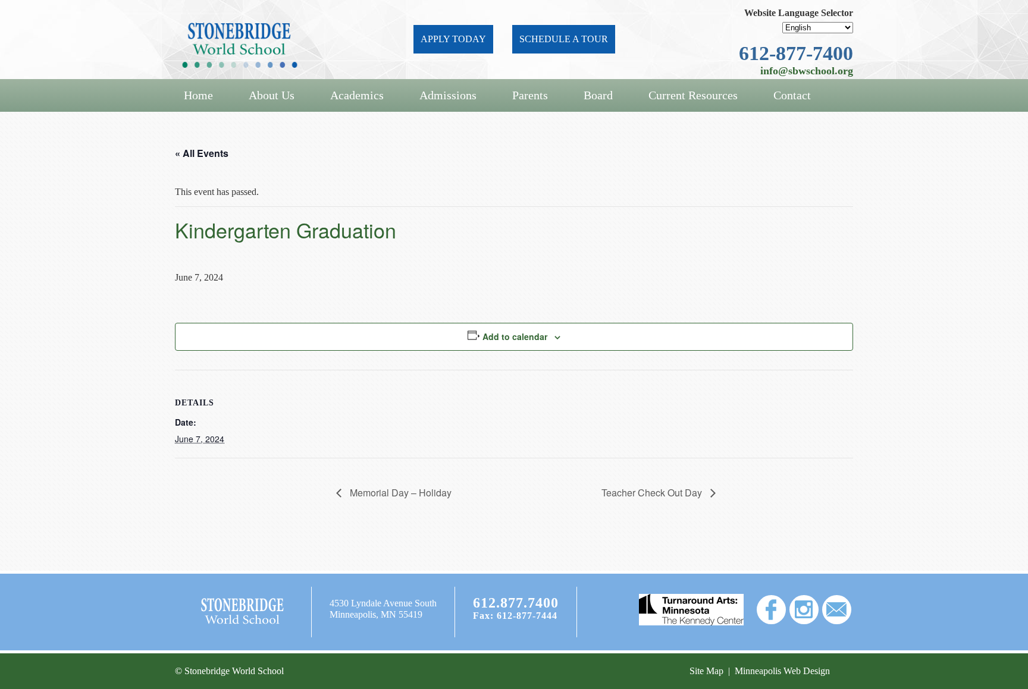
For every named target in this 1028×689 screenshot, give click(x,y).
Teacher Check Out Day (652, 492)
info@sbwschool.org (806, 71)
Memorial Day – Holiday (399, 492)
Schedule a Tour (563, 39)
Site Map (706, 671)
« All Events (201, 153)
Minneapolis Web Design (782, 671)
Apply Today (453, 39)
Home (198, 95)
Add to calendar (514, 336)
